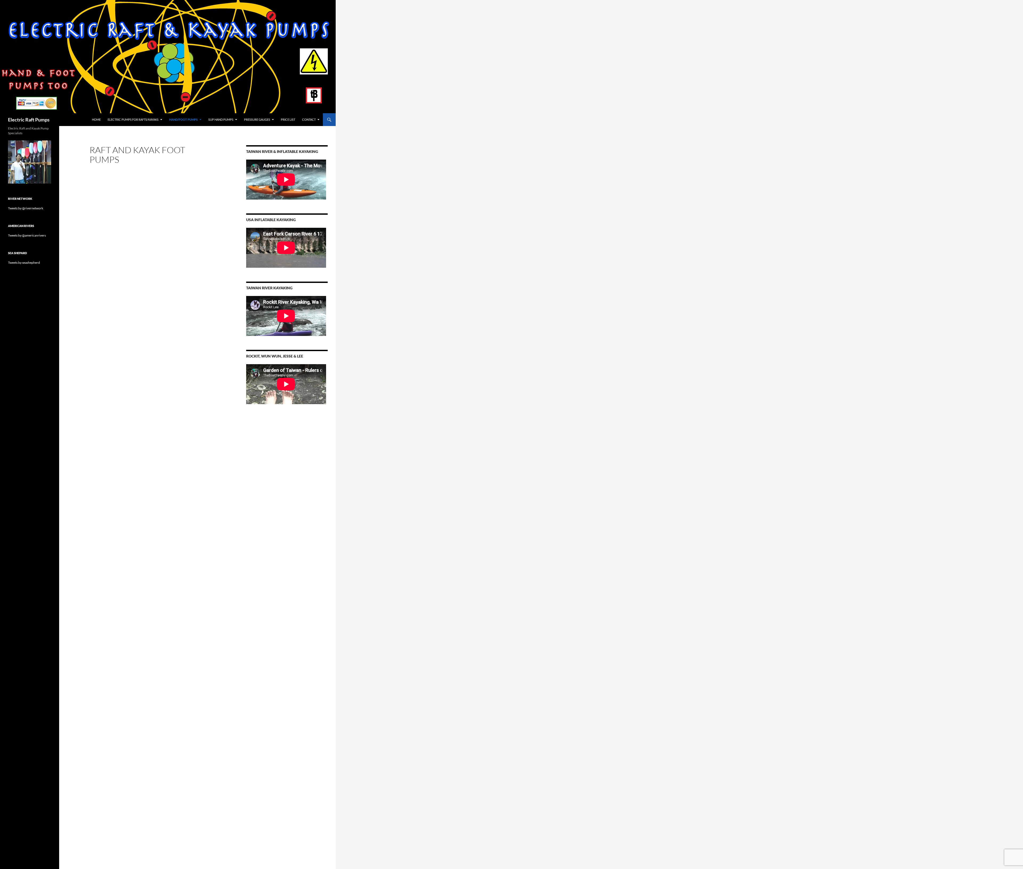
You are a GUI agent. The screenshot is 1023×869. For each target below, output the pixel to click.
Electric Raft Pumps (29, 120)
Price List (288, 119)
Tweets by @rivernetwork (25, 208)
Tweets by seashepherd (24, 263)
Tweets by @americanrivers (27, 235)
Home (96, 119)
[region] (29, 162)
